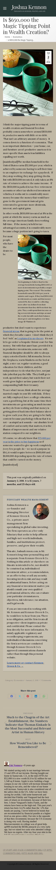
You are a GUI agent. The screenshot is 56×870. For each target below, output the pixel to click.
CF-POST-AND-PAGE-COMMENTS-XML (22, 850)
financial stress (11, 331)
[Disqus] (28, 797)
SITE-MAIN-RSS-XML (32, 853)
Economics (19, 680)
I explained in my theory (30, 338)
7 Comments (45, 680)
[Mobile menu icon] (5, 8)
